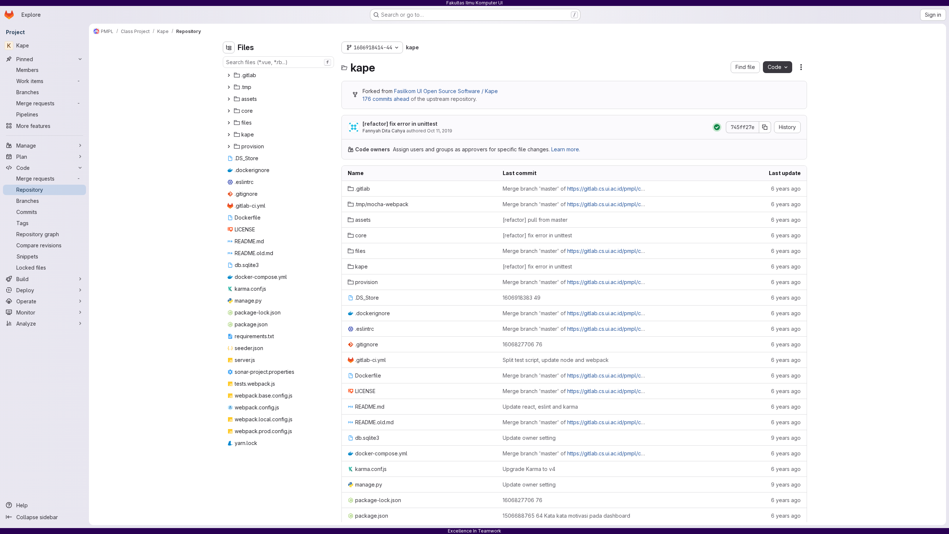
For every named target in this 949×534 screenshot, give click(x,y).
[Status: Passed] (716, 127)
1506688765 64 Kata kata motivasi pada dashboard (566, 515)
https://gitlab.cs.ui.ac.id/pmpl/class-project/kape (626, 188)
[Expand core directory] (228, 110)
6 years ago (786, 188)
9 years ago (786, 438)
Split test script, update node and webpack (556, 360)
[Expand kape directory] (228, 134)
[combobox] (278, 62)
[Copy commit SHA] (765, 127)
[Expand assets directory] (228, 99)
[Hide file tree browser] (229, 47)
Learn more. (565, 149)
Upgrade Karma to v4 (529, 469)
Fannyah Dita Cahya (384, 131)
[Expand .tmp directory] (228, 87)
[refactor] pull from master (535, 220)
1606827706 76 (522, 344)
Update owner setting (529, 438)
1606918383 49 (521, 297)
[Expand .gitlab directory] (228, 75)
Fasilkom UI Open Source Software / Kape (446, 91)
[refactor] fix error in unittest (400, 124)
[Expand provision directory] (228, 146)
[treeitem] (279, 75)
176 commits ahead (386, 99)
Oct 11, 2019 (439, 131)
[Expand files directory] (228, 122)
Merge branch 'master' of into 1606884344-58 (574, 188)
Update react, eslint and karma (540, 406)
